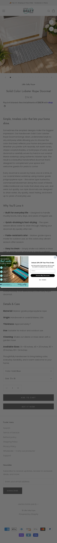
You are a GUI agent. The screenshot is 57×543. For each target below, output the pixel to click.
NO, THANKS (42, 279)
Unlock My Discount (43, 275)
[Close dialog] (55, 257)
